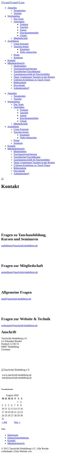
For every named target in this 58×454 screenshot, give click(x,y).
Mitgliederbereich (16, 443)
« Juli (4, 422)
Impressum (12, 435)
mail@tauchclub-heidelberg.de (16, 299)
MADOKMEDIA (41, 451)
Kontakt (11, 440)
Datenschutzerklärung (18, 437)
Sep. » (17, 422)
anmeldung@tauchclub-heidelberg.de (19, 272)
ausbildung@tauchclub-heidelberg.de (19, 245)
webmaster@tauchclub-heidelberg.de (19, 325)
